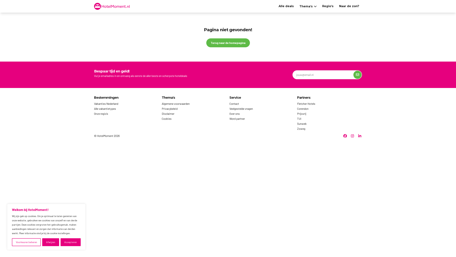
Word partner (237, 118)
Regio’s (327, 6)
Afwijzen (50, 242)
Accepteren (70, 242)
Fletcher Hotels (306, 103)
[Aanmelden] (357, 75)
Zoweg (301, 128)
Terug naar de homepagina (228, 42)
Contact (234, 103)
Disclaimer (168, 113)
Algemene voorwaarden (176, 103)
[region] (46, 227)
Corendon (303, 108)
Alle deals (286, 6)
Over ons (234, 113)
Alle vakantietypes (105, 108)
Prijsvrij (301, 113)
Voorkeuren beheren (26, 242)
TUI (299, 118)
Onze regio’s (101, 113)
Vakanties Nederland (106, 103)
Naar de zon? (349, 6)
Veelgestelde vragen (241, 108)
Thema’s (306, 6)
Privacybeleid (170, 108)
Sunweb (302, 123)
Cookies (167, 118)
